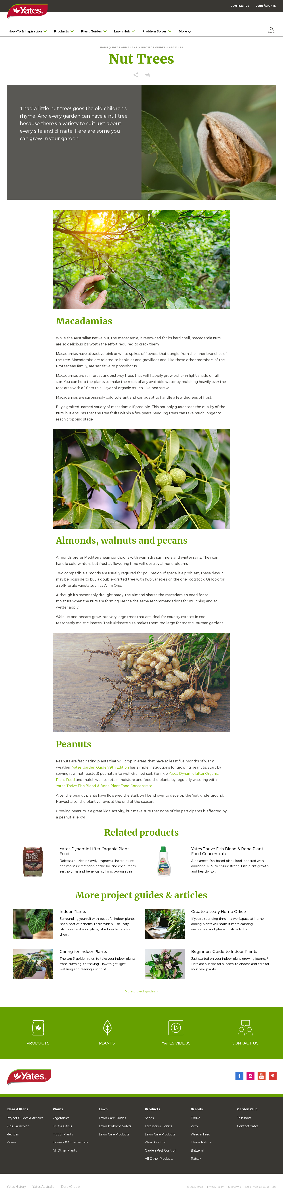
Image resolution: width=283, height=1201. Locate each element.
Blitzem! (197, 1150)
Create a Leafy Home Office (218, 911)
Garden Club (247, 1109)
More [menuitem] (183, 31)
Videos (11, 1142)
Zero (194, 1126)
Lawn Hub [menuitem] (122, 31)
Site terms (234, 1187)
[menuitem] (266, 6)
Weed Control (155, 1142)
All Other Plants (65, 1150)
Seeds (149, 1118)
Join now (244, 1118)
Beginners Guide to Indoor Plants (224, 951)
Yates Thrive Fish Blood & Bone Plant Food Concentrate (104, 786)
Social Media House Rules (260, 1187)
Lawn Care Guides (112, 1118)
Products (152, 1109)
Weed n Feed (200, 1134)
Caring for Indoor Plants (83, 951)
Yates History (16, 1187)
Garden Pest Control (160, 1150)
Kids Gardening (18, 1126)
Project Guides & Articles (25, 1118)
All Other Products (159, 1159)
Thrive (195, 1118)
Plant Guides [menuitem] (91, 31)
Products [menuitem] (61, 31)
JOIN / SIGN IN (266, 6)
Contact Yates (247, 1126)
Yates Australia (43, 1187)
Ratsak (196, 1159)
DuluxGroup (70, 1187)
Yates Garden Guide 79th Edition (100, 767)
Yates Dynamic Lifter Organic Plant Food (94, 851)
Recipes (13, 1134)
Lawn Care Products (114, 1134)
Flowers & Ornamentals (70, 1142)
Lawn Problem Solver (115, 1126)
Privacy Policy (215, 1187)
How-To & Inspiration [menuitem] (25, 31)
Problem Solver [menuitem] (154, 31)
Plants (58, 1109)
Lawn (103, 1109)
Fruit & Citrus (62, 1126)
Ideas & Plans (17, 1109)
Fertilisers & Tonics (158, 1126)
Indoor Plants (73, 911)
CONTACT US (240, 6)
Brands (197, 1109)
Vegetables (61, 1118)
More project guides (140, 991)
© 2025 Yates (195, 1187)
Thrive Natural (201, 1142)
